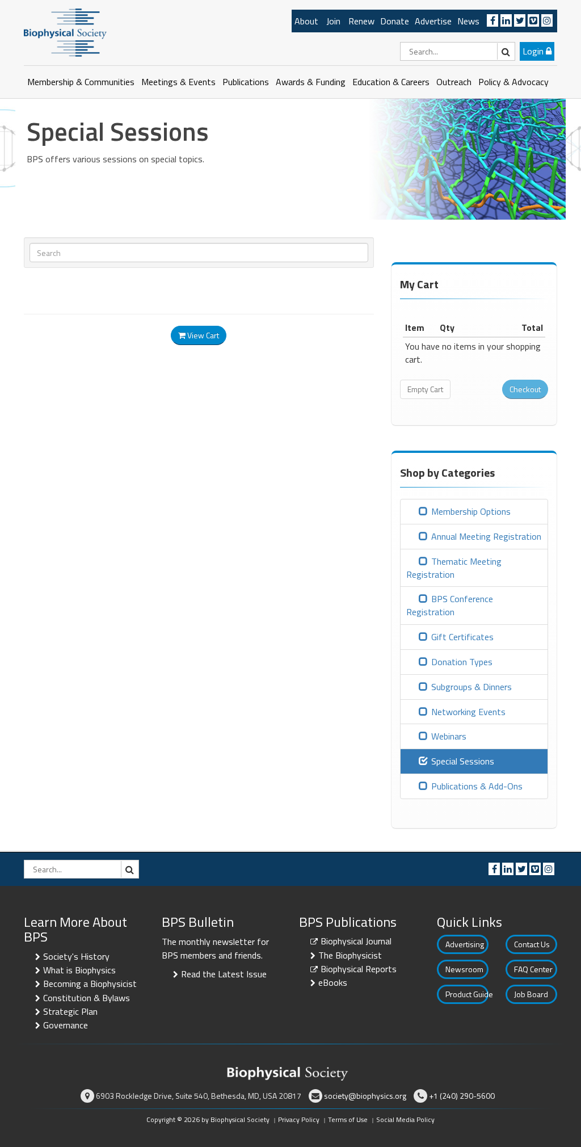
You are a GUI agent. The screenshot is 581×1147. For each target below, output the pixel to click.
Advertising (464, 944)
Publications (245, 82)
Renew (361, 21)
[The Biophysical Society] (65, 32)
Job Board (531, 994)
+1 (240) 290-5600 (462, 1096)
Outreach (453, 82)
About (306, 21)
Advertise (433, 21)
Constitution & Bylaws (86, 998)
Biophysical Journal (356, 941)
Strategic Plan (70, 1011)
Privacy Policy (298, 1119)
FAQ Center (533, 969)
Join (333, 21)
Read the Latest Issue (224, 974)
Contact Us (532, 944)
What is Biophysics (79, 970)
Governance (65, 1025)
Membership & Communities (80, 82)
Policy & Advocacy (513, 82)
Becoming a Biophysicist (90, 983)
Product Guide (467, 994)
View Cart (202, 335)
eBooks (332, 982)
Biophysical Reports (359, 969)
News (468, 21)
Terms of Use (348, 1119)
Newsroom (464, 969)
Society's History (76, 956)
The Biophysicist (350, 955)
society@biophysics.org (365, 1096)
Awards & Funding (311, 82)
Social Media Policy (405, 1119)
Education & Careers (391, 82)
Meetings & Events (178, 82)
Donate (394, 21)
